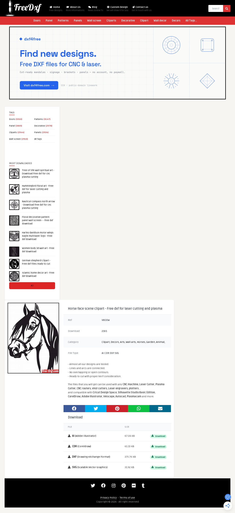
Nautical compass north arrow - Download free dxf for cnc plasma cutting (38, 205)
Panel (49, 20)
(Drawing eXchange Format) (91, 456)
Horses (141, 342)
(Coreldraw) (81, 446)
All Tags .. (191, 20)
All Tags (38, 139)
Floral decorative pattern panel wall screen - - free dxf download (37, 220)
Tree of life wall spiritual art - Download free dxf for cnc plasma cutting (38, 173)
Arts (122, 342)
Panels (78, 20)
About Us (75, 9)
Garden (150, 342)
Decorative (128, 20)
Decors (176, 20)
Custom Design (117, 9)
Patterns (63, 20)
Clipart (144, 20)
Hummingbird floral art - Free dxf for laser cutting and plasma (37, 189)
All (32, 285)
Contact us (142, 9)
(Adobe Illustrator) (84, 435)
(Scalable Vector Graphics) (90, 467)
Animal (160, 342)
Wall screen (94, 20)
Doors (36, 20)
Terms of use (127, 497)
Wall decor (160, 20)
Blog (95, 9)
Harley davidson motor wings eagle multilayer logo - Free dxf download (37, 236)
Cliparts (111, 20)
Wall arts (131, 342)
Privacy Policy (108, 497)
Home (55, 9)
